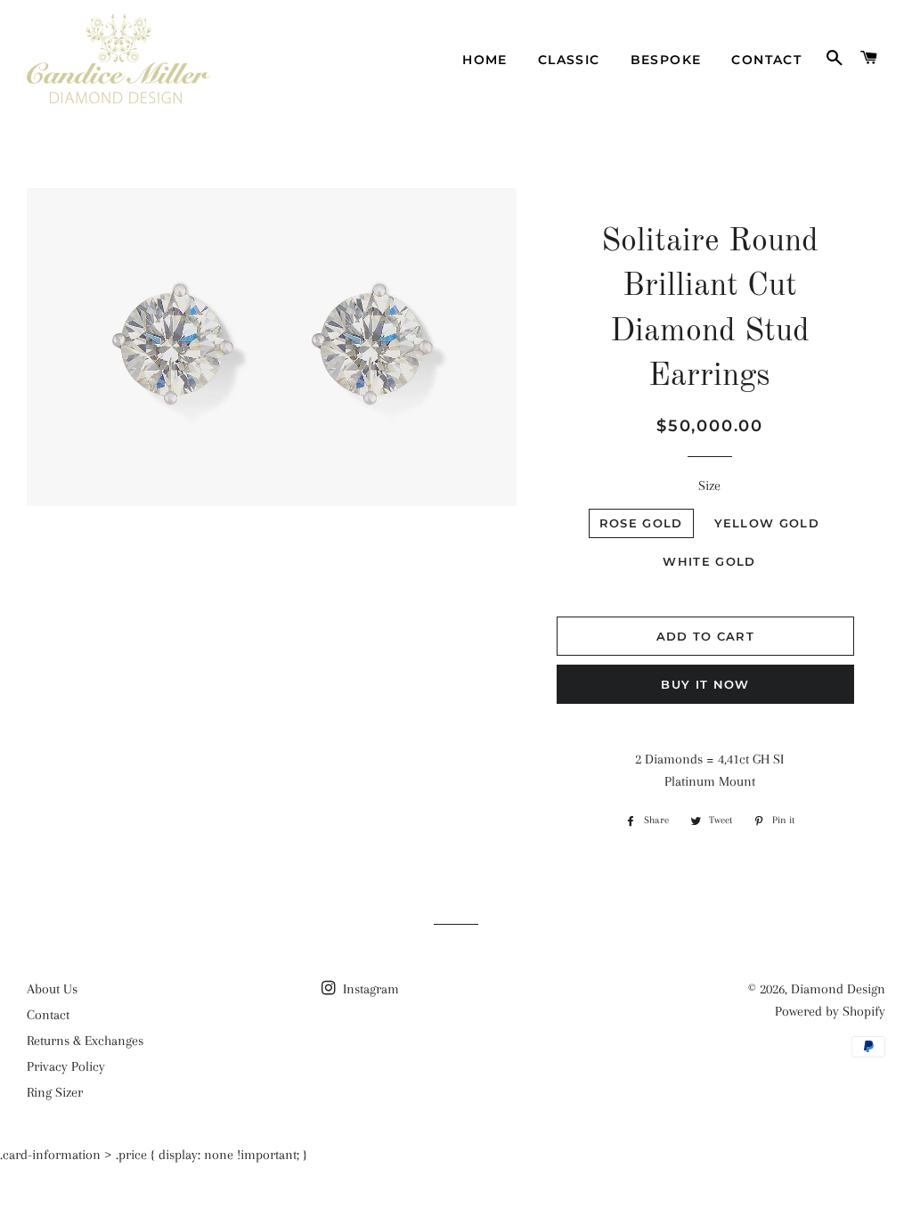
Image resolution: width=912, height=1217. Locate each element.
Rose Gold (641, 523)
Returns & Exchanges (85, 1041)
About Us (52, 989)
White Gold (709, 561)
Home (485, 60)
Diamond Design (838, 989)
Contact (766, 60)
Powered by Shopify (830, 1011)
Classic (569, 60)
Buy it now (705, 684)
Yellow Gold (766, 523)
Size (709, 486)
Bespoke (666, 60)
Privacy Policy (66, 1066)
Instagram (369, 989)
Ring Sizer (55, 1092)
